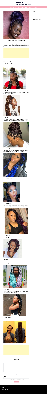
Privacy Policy (34, 7)
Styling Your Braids (24, 7)
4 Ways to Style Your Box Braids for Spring (38, 17)
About (3, 389)
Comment (5, 362)
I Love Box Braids (23, 3)
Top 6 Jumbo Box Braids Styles (36, 21)
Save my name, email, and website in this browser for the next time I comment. (16, 379)
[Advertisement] (16, 53)
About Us (29, 7)
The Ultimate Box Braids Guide (14, 7)
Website (4, 376)
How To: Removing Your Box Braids (37, 19)
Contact (5, 389)
